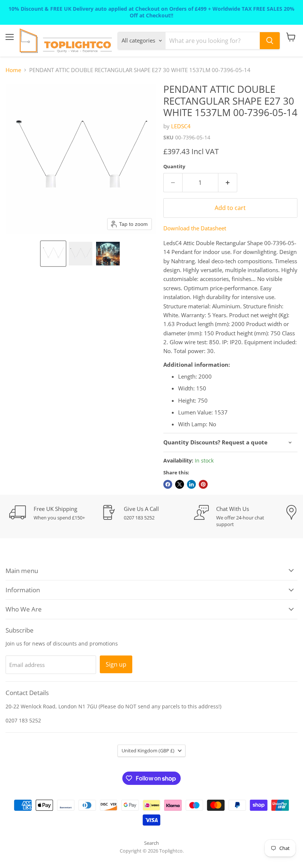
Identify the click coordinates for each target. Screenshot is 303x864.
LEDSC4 (181, 126)
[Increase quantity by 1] (227, 182)
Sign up (116, 664)
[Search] (270, 40)
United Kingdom (148, 750)
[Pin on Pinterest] (203, 484)
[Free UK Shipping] (55, 513)
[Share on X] (179, 484)
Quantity (174, 166)
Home (13, 70)
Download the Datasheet (194, 228)
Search (151, 843)
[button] (53, 253)
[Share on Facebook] (167, 484)
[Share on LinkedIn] (191, 484)
